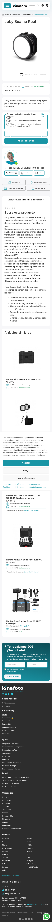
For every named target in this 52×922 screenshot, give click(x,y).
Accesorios (6, 825)
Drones (5, 813)
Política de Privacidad (10, 784)
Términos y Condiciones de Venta (15, 780)
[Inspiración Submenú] (13, 721)
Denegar (26, 470)
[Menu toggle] (7, 5)
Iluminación (6, 800)
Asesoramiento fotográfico (13, 747)
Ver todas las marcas (10, 876)
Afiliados (5, 759)
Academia (7, 718)
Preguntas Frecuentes (11, 744)
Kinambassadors (9, 727)
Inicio (7, 15)
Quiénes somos (8, 703)
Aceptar (26, 462)
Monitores (6, 819)
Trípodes (5, 806)
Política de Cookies (10, 787)
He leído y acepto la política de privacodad (16, 670)
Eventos (5, 734)
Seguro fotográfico (9, 750)
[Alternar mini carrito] (46, 5)
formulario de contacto (35, 904)
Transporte (6, 810)
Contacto (6, 706)
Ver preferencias (26, 478)
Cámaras (5, 797)
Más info (42, 115)
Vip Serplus (6, 753)
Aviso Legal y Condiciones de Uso (15, 777)
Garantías (6, 756)
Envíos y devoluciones (11, 769)
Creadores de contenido (21, 15)
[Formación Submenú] (13, 724)
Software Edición (9, 816)
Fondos (5, 822)
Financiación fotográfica (11, 763)
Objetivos (6, 803)
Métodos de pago (9, 766)
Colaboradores (8, 730)
